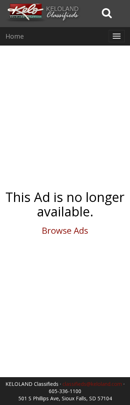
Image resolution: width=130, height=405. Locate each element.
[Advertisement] (65, 118)
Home (14, 36)
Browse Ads (65, 230)
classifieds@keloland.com (92, 383)
